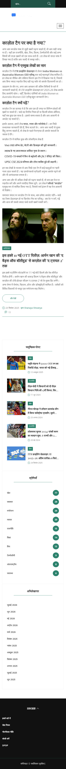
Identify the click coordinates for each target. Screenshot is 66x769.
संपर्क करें (5, 738)
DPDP (5, 745)
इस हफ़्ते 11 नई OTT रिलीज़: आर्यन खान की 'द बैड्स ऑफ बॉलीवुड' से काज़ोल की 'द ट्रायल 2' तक (32, 260)
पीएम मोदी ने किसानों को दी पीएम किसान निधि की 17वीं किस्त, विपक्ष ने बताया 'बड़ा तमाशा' (43, 388)
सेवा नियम (6, 725)
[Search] (49, 4)
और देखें (13, 298)
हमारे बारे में (6, 718)
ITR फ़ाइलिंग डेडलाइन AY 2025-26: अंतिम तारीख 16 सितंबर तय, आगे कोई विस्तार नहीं (43, 456)
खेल (30, 358)
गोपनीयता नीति (8, 731)
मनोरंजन (7, 248)
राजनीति (32, 380)
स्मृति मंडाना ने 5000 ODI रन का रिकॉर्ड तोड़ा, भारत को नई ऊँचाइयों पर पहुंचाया (43, 366)
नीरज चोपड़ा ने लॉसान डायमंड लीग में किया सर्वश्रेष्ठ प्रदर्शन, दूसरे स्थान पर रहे (43, 411)
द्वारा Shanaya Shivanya (31, 307)
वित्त (30, 448)
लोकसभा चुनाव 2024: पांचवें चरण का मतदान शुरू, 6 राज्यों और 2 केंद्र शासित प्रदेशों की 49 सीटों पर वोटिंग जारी (43, 434)
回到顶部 (31, 708)
